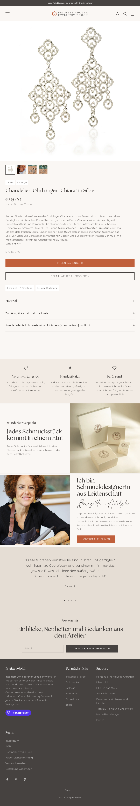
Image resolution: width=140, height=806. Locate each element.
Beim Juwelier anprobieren (70, 276)
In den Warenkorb (70, 263)
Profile (100, 719)
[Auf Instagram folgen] (16, 779)
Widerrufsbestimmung (19, 757)
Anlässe (70, 687)
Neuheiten (72, 693)
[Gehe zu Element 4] (43, 170)
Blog (69, 704)
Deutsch (68, 790)
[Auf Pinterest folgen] (25, 779)
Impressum (12, 740)
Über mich (102, 682)
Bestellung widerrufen (18, 768)
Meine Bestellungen (108, 714)
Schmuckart (73, 682)
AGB (8, 746)
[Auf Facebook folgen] (7, 779)
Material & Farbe (76, 676)
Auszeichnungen (106, 693)
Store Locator (74, 699)
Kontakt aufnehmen (96, 539)
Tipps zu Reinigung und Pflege (114, 708)
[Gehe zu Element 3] (32, 170)
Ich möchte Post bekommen (92, 648)
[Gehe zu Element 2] (21, 170)
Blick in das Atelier (107, 687)
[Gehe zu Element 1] (10, 170)
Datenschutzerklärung (18, 752)
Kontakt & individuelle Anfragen (115, 676)
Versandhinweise (15, 763)
